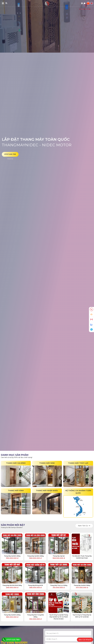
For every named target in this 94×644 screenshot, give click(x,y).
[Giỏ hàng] (85, 3)
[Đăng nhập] (82, 3)
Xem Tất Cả (83, 526)
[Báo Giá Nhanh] (91, 314)
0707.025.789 (10, 154)
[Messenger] (91, 329)
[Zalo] (91, 324)
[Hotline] (91, 309)
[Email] (91, 319)
